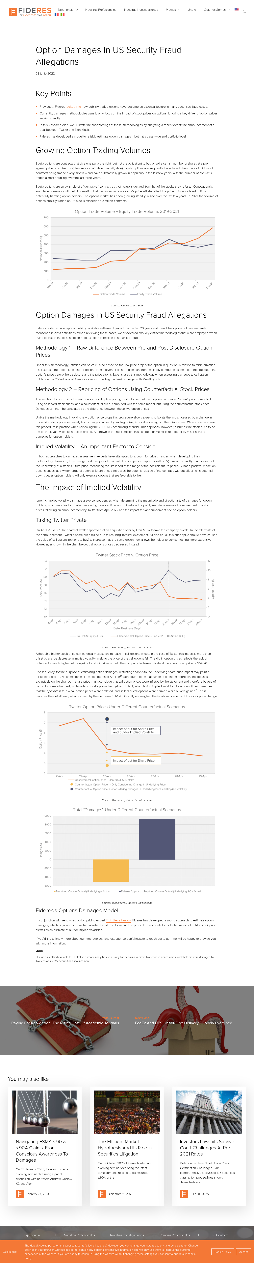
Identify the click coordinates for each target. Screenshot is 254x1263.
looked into (73, 106)
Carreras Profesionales (175, 1235)
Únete (192, 9)
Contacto (222, 1235)
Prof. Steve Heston (118, 920)
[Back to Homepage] (30, 12)
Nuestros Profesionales (100, 9)
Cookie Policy (223, 1252)
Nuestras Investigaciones (141, 9)
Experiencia (65, 9)
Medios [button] (171, 9)
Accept (243, 1252)
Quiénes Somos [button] (215, 9)
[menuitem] (237, 9)
